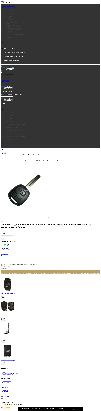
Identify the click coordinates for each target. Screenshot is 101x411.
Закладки (5, 390)
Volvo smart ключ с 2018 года (8, 360)
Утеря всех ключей (7, 38)
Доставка (5, 42)
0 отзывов (3, 231)
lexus (10, 246)
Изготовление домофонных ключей (15, 34)
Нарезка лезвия (10, 31)
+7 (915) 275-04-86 (10, 48)
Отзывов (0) (6, 249)
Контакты (5, 45)
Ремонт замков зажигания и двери (15, 32)
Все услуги (8, 37)
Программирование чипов (13, 28)
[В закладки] (5, 364)
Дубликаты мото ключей (12, 23)
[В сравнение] (1, 299)
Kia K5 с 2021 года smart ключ (8, 293)
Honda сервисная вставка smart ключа (10, 338)
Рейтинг (2, 265)
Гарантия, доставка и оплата (9, 370)
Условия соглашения (8, 374)
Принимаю (75, 409)
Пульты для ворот (13, 18)
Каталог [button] (5, 7)
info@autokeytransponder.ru (12, 60)
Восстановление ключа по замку (14, 29)
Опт (4, 372)
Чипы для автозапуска (8, 40)
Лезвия (11, 12)
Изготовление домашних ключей (14, 36)
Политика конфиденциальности (10, 373)
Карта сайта (6, 382)
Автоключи (12, 9)
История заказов (7, 388)
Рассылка (5, 391)
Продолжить (4, 268)
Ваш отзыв (3, 257)
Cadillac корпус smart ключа (7, 315)
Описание (5, 248)
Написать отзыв (4, 254)
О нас (4, 44)
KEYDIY (11, 16)
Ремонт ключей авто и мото (13, 26)
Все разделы (9, 19)
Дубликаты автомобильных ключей (15, 22)
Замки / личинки (13, 15)
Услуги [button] (4, 20)
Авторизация (12, 6)
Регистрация (6, 6)
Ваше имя (3, 255)
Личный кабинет (7, 387)
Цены (4, 41)
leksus (7, 246)
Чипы (10, 13)
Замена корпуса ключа (12, 25)
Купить (2, 239)
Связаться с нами (7, 381)
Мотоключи (12, 10)
